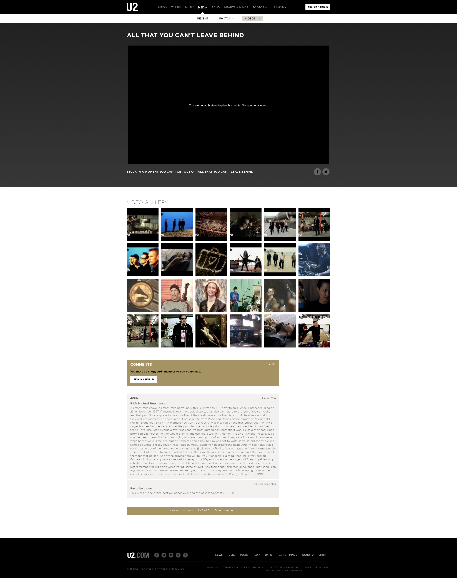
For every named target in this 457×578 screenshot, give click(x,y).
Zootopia (308, 555)
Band (268, 555)
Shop (322, 555)
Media (256, 555)
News (219, 555)
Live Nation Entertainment (170, 569)
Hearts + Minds (287, 555)
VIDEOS (251, 18)
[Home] (132, 7)
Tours (231, 555)
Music (244, 555)
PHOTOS (225, 18)
